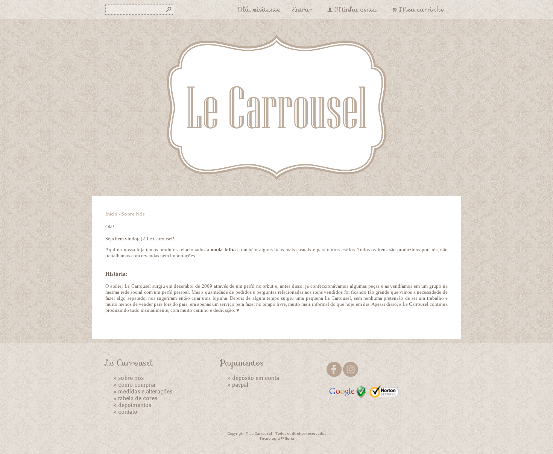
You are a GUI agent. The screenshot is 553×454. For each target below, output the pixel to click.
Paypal (240, 384)
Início (111, 214)
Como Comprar (137, 384)
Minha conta (356, 9)
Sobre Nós (131, 378)
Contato (127, 411)
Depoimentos (134, 405)
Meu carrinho (421, 9)
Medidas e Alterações (145, 391)
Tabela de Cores (137, 398)
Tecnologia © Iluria (276, 438)
